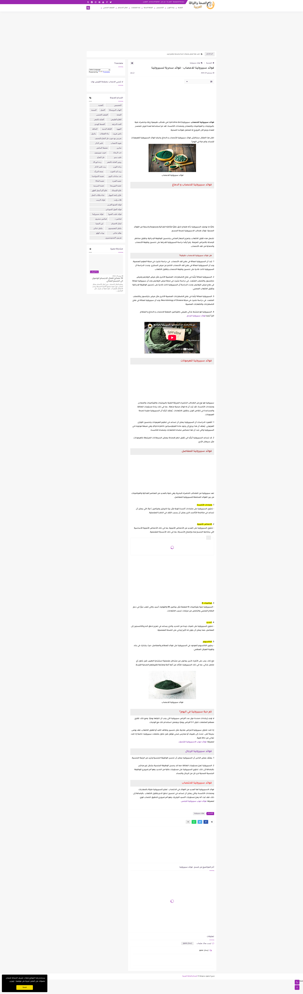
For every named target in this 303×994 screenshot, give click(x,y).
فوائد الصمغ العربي (114, 204)
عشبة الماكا (100, 181)
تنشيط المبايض (102, 148)
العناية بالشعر (99, 119)
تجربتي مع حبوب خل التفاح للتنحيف (108, 138)
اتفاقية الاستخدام (154, 2)
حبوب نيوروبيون (100, 152)
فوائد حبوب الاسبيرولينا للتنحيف (193, 742)
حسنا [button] (25, 987)
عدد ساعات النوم (115, 176)
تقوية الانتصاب (116, 143)
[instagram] (95, 2)
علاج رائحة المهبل (114, 195)
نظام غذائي (117, 233)
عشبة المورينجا (115, 185)
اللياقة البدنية (148, 8)
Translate (106, 72)
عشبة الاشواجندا (98, 176)
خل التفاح (100, 157)
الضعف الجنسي (108, 8)
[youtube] (103, 2)
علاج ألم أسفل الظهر (99, 190)
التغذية (180, 8)
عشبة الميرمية (98, 185)
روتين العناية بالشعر (114, 162)
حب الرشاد (117, 152)
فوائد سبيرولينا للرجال (198, 751)
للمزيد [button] (11, 981)
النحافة (94, 129)
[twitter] (110, 2)
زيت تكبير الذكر (100, 167)
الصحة (119, 114)
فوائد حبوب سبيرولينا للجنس (194, 801)
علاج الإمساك (116, 190)
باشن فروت (117, 133)
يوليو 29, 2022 (116, 276)
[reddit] (91, 2)
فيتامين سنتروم (101, 219)
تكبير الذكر (99, 143)
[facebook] (107, 2)
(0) (131, 73)
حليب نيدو (117, 157)
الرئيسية (209, 63)
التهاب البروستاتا (115, 110)
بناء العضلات (135, 8)
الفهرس (145, 2)
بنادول (93, 133)
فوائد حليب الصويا (114, 214)
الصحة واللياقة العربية (190, 976)
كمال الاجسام (123, 8)
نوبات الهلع (100, 233)
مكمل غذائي (97, 228)
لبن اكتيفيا (99, 223)
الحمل (102, 110)
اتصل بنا (169, 2)
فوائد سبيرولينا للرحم (196, 316)
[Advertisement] (151, 32)
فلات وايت (117, 200)
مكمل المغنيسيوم (114, 228)
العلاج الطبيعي (116, 119)
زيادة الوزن (170, 8)
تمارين (119, 148)
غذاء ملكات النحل (97, 195)
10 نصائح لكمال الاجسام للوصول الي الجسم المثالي (107, 279)
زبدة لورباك (97, 162)
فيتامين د (118, 219)
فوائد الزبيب (100, 200)
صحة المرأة (98, 171)
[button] (205, 822)
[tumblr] (88, 2)
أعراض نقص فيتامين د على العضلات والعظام (184, 54)
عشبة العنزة (116, 181)
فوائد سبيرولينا (195, 63)
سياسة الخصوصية (178, 2)
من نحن (163, 2)
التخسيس (160, 8)
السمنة (93, 110)
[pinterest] (99, 2)
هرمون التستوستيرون (113, 237)
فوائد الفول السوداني (113, 209)
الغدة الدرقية (116, 124)
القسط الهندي (99, 124)
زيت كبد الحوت (115, 171)
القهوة (119, 129)
